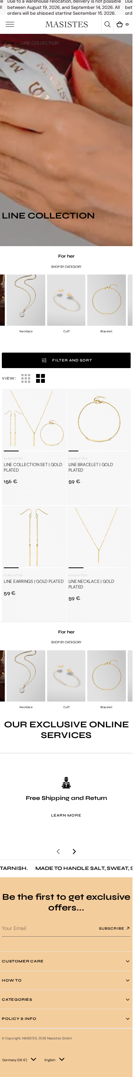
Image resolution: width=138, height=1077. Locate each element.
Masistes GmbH (59, 1038)
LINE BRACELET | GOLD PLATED (90, 467)
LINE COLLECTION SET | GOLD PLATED (33, 467)
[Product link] (34, 421)
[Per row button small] (40, 378)
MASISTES (29, 1038)
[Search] (107, 24)
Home (8, 43)
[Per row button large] (25, 378)
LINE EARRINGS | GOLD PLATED (34, 581)
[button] (10, 24)
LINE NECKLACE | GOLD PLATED (91, 584)
